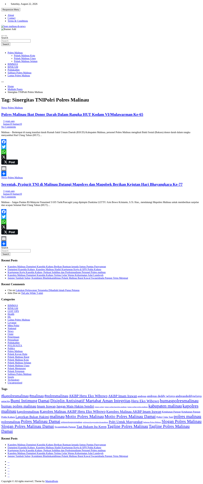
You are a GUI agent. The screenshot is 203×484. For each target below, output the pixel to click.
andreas (142, 396)
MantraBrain (51, 481)
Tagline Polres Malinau (127, 426)
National (12, 328)
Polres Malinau (15, 52)
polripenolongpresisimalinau (71, 422)
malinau (57, 416)
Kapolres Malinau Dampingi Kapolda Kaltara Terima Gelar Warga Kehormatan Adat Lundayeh (55, 275)
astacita (5, 401)
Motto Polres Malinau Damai (130, 416)
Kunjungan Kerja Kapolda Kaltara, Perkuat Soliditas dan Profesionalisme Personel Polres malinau (57, 272)
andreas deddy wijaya (161, 396)
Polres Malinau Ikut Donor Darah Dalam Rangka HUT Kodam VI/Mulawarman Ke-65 (72, 114)
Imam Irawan (46, 406)
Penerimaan (13, 337)
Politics (11, 348)
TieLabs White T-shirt (32, 293)
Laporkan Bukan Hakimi (32, 417)
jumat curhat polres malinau (137, 407)
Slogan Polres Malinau (182, 421)
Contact (11, 18)
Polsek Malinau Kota (24, 55)
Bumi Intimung (23, 400)
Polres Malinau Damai (40, 421)
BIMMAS (13, 64)
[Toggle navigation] (2, 35)
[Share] (101, 173)
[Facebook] (101, 141)
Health (11, 314)
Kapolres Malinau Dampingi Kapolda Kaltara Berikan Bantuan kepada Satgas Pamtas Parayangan (57, 266)
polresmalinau (10, 421)
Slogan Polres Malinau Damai (27, 426)
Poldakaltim (14, 69)
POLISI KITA (15, 345)
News (4, 107)
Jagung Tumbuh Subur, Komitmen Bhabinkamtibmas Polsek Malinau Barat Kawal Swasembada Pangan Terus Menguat (68, 278)
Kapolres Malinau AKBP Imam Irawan (133, 411)
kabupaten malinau (165, 405)
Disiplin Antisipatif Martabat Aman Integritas (90, 400)
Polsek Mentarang (17, 368)
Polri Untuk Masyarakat (126, 422)
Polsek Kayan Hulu (17, 354)
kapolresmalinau (28, 411)
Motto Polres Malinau (84, 416)
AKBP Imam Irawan (122, 396)
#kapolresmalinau (15, 396)
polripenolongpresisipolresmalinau (95, 422)
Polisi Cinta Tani (164, 417)
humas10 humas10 (12, 124)
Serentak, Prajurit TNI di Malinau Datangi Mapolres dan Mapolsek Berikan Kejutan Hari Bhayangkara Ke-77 (92, 184)
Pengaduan (13, 339)
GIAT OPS (13, 311)
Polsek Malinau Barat (18, 357)
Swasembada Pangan (65, 427)
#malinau (36, 396)
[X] (101, 157)
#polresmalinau (56, 396)
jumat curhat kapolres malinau (116, 407)
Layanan (12, 322)
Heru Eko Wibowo (145, 401)
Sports (11, 377)
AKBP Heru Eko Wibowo (88, 396)
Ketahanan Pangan (171, 411)
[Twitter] (101, 146)
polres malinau (187, 416)
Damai (44, 400)
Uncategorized (15, 382)
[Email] (101, 168)
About (11, 15)
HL (9, 317)
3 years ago (9, 121)
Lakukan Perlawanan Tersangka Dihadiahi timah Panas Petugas (47, 290)
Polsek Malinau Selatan (25, 61)
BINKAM (13, 67)
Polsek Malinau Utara (25, 58)
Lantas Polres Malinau (19, 75)
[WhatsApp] (101, 151)
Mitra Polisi (13, 325)
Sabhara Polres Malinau (19, 72)
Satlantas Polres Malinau (152, 422)
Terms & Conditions (18, 21)
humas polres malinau (18, 406)
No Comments (8, 127)
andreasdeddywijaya (188, 396)
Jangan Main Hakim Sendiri (75, 406)
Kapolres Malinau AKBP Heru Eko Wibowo (73, 411)
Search (4, 37)
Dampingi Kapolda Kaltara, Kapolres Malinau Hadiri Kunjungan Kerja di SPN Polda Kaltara (54, 269)
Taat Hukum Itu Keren (91, 426)
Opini (10, 334)
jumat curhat (99, 407)
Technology (14, 379)
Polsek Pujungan (16, 371)
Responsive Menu (11, 9)
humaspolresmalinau (179, 400)
